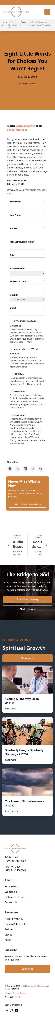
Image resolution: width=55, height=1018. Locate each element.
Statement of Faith (15, 897)
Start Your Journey (27, 599)
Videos (8, 934)
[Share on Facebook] (10, 469)
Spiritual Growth (25, 125)
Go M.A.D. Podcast (15, 924)
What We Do (11, 886)
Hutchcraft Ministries (36, 986)
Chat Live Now (27, 609)
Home (4, 22)
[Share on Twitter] (18, 469)
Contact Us (11, 902)
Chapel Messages (17, 129)
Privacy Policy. (19, 993)
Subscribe (27, 969)
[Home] (16, 12)
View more (27, 658)
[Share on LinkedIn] (25, 469)
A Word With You (14, 918)
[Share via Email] (33, 469)
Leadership (11, 891)
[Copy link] (40, 469)
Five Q (18, 997)
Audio (23, 22)
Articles (9, 929)
